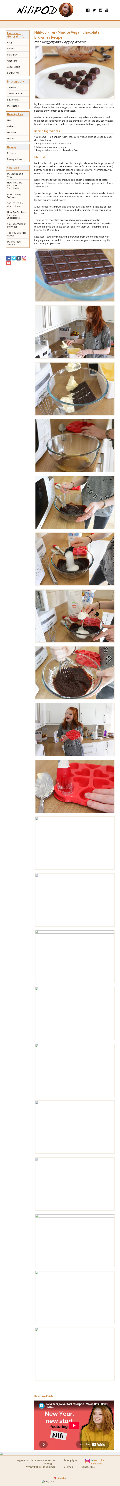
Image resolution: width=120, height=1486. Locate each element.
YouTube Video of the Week (16, 225)
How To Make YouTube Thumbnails (14, 185)
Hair (9, 120)
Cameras (12, 87)
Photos (11, 48)
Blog (9, 42)
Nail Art (11, 138)
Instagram (12, 54)
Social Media (13, 66)
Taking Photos (14, 93)
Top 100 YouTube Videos (17, 234)
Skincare (11, 132)
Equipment (13, 99)
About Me (12, 60)
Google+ (62, 1478)
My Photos (13, 105)
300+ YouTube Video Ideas (15, 205)
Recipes (11, 153)
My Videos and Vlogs (15, 175)
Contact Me (13, 72)
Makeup (11, 126)
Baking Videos (14, 159)
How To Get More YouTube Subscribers (17, 214)
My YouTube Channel (14, 243)
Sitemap (68, 1466)
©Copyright (70, 1460)
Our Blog (47, 1463)
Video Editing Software (14, 196)
